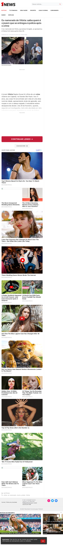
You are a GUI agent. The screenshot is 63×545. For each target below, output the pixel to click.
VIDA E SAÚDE (23, 10)
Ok (43, 541)
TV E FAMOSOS (13, 10)
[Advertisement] (22, 81)
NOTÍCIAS (4, 10)
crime (5, 495)
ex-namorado (12, 495)
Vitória (28, 495)
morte (19, 495)
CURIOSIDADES (54, 10)
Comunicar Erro (20, 146)
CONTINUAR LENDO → (22, 139)
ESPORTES (33, 10)
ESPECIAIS (11, 15)
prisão (23, 495)
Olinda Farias (24, 34)
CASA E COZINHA (43, 10)
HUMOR (3, 15)
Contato (3, 502)
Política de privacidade (11, 502)
